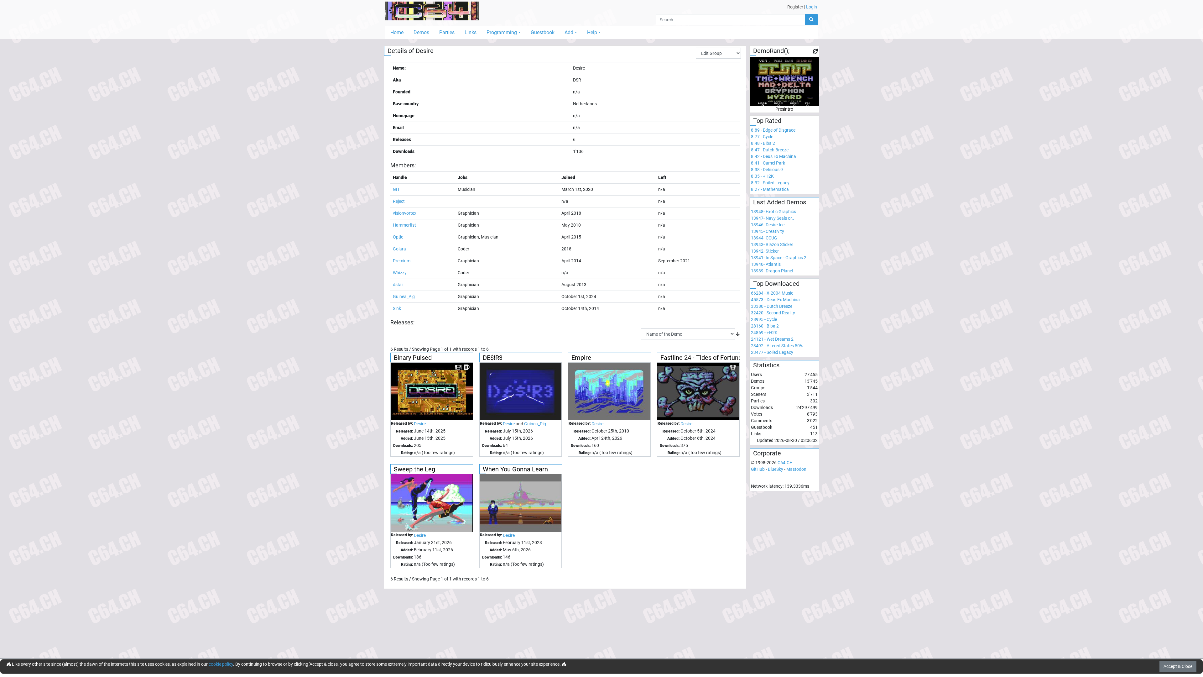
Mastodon (796, 469)
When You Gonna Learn (515, 469)
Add (569, 32)
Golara (399, 248)
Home (397, 32)
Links (471, 32)
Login (811, 6)
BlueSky (775, 469)
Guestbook (543, 32)
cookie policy (221, 664)
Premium (401, 260)
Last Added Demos (779, 202)
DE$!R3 (493, 357)
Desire (420, 423)
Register (795, 6)
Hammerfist (404, 225)
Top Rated (767, 120)
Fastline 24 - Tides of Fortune (701, 357)
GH (396, 189)
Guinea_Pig (404, 296)
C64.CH (785, 462)
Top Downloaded (776, 283)
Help (592, 32)
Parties (447, 32)
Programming (502, 32)
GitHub (758, 469)
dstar (398, 284)
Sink (397, 308)
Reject (399, 201)
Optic (398, 236)
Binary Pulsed (413, 357)
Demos (421, 32)
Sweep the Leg (414, 469)
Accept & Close (1178, 666)
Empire (581, 357)
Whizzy (400, 272)
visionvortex (404, 213)
